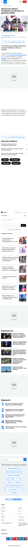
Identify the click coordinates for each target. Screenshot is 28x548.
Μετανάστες (14, 489)
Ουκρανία (17, 482)
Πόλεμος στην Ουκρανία (14, 475)
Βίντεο (2, 520)
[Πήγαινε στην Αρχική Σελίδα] (5, 1)
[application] (14, 24)
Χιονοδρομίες (14, 159)
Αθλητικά (10, 5)
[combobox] (14, 459)
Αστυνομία (14, 492)
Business (3, 510)
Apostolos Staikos (6, 35)
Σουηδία (5, 159)
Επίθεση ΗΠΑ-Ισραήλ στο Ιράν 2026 (14, 472)
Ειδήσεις (5, 5)
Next (2, 513)
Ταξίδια (3, 517)
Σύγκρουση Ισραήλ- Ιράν (14, 468)
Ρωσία (9, 482)
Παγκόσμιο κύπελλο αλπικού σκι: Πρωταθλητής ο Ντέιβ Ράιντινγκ (9, 144)
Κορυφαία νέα (7, 331)
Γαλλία (4, 489)
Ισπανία (23, 489)
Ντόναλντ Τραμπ (10, 478)
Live (25, 1)
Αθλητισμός (6, 163)
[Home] (1, 5)
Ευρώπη (3, 507)
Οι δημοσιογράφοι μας (6, 523)
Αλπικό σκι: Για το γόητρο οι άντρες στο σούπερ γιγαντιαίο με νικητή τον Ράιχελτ (12, 154)
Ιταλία (20, 478)
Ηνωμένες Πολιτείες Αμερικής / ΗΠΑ (14, 485)
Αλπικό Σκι (16, 163)
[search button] (24, 459)
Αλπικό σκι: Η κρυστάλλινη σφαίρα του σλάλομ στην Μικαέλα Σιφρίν (12, 149)
